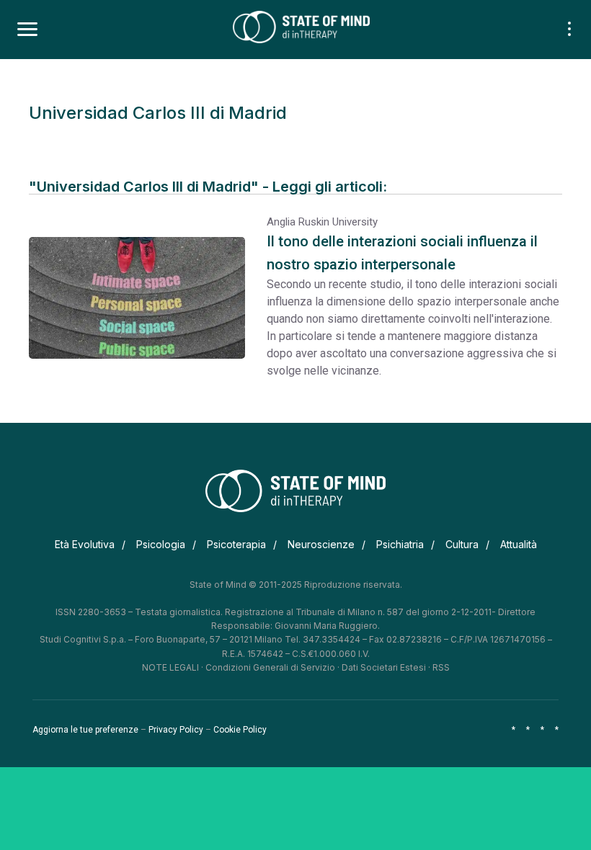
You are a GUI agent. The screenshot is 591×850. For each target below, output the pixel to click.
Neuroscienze (321, 544)
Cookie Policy (240, 730)
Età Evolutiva (85, 544)
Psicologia (160, 544)
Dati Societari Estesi (384, 667)
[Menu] (27, 29)
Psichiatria (400, 544)
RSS (441, 667)
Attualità (518, 544)
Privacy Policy (175, 730)
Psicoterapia (236, 544)
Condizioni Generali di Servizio (270, 667)
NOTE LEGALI (170, 667)
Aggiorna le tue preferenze (85, 730)
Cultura (462, 544)
